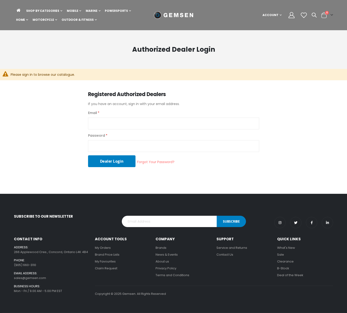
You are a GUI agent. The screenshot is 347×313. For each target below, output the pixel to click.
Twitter (295, 222)
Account (270, 15)
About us (162, 261)
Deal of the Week (290, 275)
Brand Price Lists (107, 254)
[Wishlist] (304, 15)
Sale (280, 254)
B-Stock (283, 268)
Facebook (311, 222)
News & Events (167, 254)
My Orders (103, 247)
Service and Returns (231, 247)
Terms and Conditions (172, 275)
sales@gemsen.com (30, 278)
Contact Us (224, 254)
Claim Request (106, 268)
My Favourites (105, 261)
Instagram (280, 222)
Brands (161, 247)
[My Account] (291, 15)
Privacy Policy (166, 268)
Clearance (285, 261)
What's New (286, 247)
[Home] (18, 10)
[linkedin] (327, 222)
